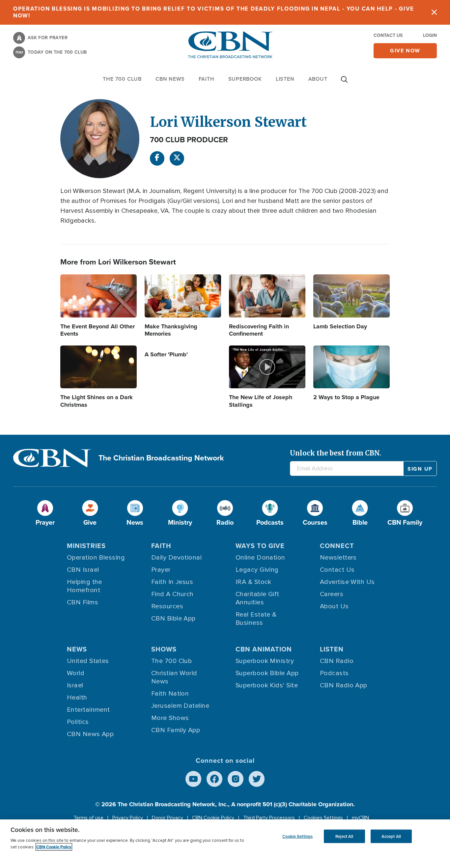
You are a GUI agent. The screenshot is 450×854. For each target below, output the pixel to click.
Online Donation (260, 558)
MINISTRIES (86, 546)
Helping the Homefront (84, 586)
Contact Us (388, 35)
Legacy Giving (257, 570)
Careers (331, 594)
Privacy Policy (127, 817)
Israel (75, 685)
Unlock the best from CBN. (335, 453)
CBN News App (90, 734)
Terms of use (88, 817)
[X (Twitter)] (177, 158)
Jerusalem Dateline (180, 706)
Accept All (391, 836)
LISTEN (285, 79)
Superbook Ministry (265, 661)
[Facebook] (157, 158)
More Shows (170, 718)
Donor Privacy (167, 817)
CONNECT (337, 546)
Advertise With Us (347, 582)
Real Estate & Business (256, 619)
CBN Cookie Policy (213, 817)
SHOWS (164, 649)
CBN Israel (83, 570)
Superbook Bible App (267, 673)
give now (405, 50)
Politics (78, 722)
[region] (225, 836)
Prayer (161, 570)
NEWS (77, 649)
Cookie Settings (297, 836)
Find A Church (172, 594)
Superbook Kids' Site (267, 685)
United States (88, 661)
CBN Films (82, 602)
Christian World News (174, 677)
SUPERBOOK (245, 79)
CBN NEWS (169, 79)
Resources (167, 606)
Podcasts (334, 673)
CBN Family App (175, 730)
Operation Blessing (96, 558)
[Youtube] (193, 779)
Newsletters (338, 558)
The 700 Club (122, 79)
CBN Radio (336, 661)
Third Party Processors (269, 817)
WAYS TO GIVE (260, 546)
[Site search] (344, 82)
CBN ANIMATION (264, 649)
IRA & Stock (253, 582)
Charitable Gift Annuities (257, 598)
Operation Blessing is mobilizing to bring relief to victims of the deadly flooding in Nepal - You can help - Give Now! (213, 12)
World (75, 673)
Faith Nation (170, 694)
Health (77, 698)
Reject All (344, 836)
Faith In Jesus (172, 582)
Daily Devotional (176, 558)
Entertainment (88, 710)
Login (430, 35)
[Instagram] (235, 779)
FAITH (206, 79)
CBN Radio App (343, 685)
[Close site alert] (434, 12)
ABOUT (317, 79)
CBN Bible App (173, 618)
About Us (334, 606)
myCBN (360, 817)
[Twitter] (257, 779)
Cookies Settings (323, 817)
